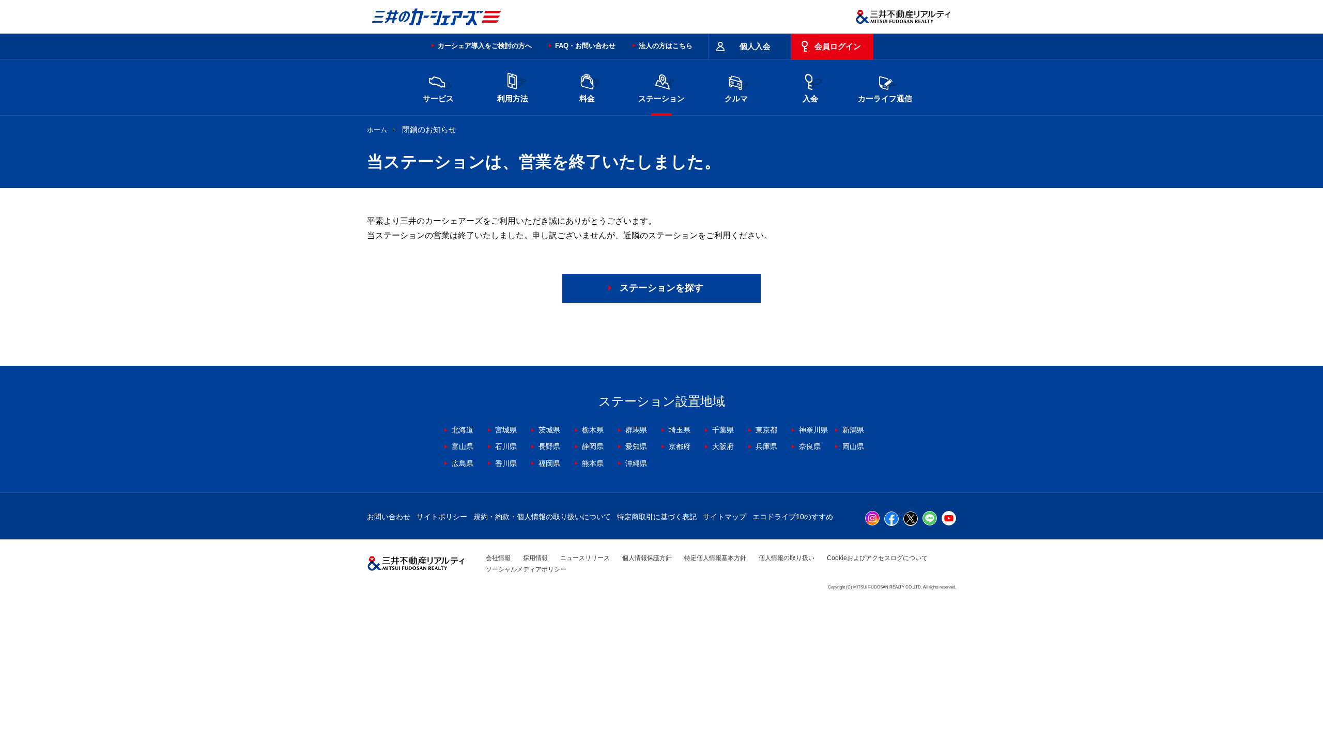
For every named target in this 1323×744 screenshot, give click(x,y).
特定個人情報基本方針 (715, 558)
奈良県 (810, 446)
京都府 (679, 446)
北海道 (462, 430)
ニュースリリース (585, 558)
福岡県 (549, 463)
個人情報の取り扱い (786, 558)
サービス (438, 98)
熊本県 (593, 463)
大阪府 (723, 446)
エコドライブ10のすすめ (792, 517)
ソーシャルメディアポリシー (526, 569)
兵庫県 (766, 446)
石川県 (506, 446)
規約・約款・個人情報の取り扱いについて (542, 517)
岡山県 (853, 446)
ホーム (377, 130)
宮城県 (506, 430)
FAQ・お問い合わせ (585, 46)
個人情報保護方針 (647, 558)
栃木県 (593, 430)
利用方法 (512, 98)
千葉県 (723, 430)
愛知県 (636, 446)
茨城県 (549, 430)
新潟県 (853, 430)
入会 (810, 98)
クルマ (736, 98)
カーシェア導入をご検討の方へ (485, 46)
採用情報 (535, 558)
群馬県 (636, 430)
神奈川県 (813, 430)
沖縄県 (636, 463)
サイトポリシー (442, 517)
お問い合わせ (388, 517)
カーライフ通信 (885, 98)
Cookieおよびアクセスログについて (877, 558)
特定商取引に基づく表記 (657, 517)
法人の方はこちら (666, 46)
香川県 (506, 463)
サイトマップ (724, 517)
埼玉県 (679, 430)
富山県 (462, 446)
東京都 (766, 430)
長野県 (549, 446)
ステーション (661, 98)
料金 (587, 98)
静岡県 (593, 446)
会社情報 (498, 558)
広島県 (462, 463)
